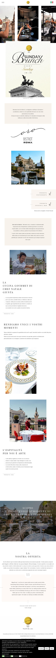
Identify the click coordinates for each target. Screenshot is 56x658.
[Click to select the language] (52, 2)
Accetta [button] (41, 648)
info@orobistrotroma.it (29, 634)
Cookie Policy (31, 639)
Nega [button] (52, 648)
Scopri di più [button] (5, 654)
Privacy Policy (25, 639)
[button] (3, 656)
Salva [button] (46, 648)
